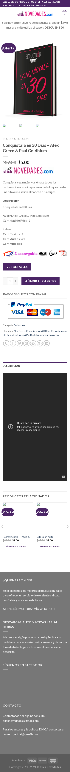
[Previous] (2, 534)
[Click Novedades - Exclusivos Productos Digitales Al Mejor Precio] (35, 13)
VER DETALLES (17, 266)
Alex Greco (19, 331)
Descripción (11, 365)
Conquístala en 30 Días (38, 331)
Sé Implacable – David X (16, 536)
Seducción (21, 138)
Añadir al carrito (40, 281)
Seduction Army (51, 334)
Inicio (7, 138)
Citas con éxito (45, 536)
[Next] (67, 534)
